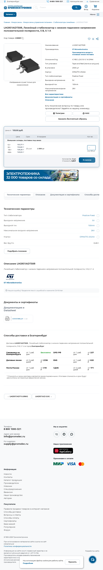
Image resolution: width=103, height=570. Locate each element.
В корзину (87, 160)
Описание (49, 100)
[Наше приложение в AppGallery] (63, 451)
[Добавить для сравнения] (93, 39)
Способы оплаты (11, 518)
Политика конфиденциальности (18, 546)
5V (93, 220)
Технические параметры (19, 195)
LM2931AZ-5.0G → (43, 396)
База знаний (9, 524)
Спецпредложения (12, 489)
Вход (86, 9)
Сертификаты (10, 521)
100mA (91, 225)
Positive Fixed (88, 215)
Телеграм (60, 113)
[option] (22, 62)
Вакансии (8, 492)
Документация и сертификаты (58, 97)
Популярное (9, 527)
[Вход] (86, 6)
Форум (7, 530)
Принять (72, 562)
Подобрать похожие (17, 251)
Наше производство (13, 495)
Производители (11, 483)
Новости (8, 474)
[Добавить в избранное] (89, 39)
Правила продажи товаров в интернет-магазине (26, 509)
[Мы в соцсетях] (56, 434)
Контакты (8, 477)
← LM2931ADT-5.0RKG (17, 396)
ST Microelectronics (80, 49)
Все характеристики (54, 94)
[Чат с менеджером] (92, 559)
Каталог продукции (13, 480)
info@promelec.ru (14, 437)
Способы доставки (12, 512)
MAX (87, 113)
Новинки (8, 486)
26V (93, 231)
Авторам (8, 498)
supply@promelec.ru (16, 444)
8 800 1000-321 (12, 429)
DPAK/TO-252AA (87, 237)
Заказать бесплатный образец (72, 119)
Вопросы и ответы (12, 515)
